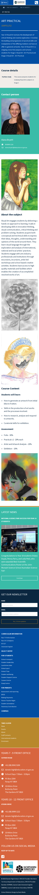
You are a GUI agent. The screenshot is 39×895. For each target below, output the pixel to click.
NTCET (3, 644)
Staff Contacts (6, 735)
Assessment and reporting (9, 691)
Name (3, 601)
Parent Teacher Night (8, 700)
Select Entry (6, 651)
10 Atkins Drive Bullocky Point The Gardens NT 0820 (14, 789)
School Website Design (8, 892)
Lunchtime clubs (6, 665)
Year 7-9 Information (8, 638)
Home (3, 7)
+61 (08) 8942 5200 (12, 765)
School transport (6, 659)
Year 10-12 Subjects (12, 7)
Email (3, 610)
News (3, 726)
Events (3, 729)
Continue (20, 578)
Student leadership (7, 662)
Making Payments (7, 697)
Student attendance (7, 703)
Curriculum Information (11, 634)
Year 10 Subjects (25, 7)
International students (8, 738)
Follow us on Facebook (2, 856)
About (3, 732)
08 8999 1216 (9, 144)
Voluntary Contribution (8, 706)
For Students (7, 655)
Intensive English (7, 647)
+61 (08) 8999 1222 (36, 2)
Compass (4, 711)
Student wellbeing (7, 674)
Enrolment (5, 741)
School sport (5, 668)
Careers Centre (6, 680)
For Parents (6, 688)
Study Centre (5, 683)
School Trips (5, 671)
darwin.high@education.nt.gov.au (19, 769)
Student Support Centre (9, 677)
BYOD (3, 694)
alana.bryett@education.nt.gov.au (16, 147)
